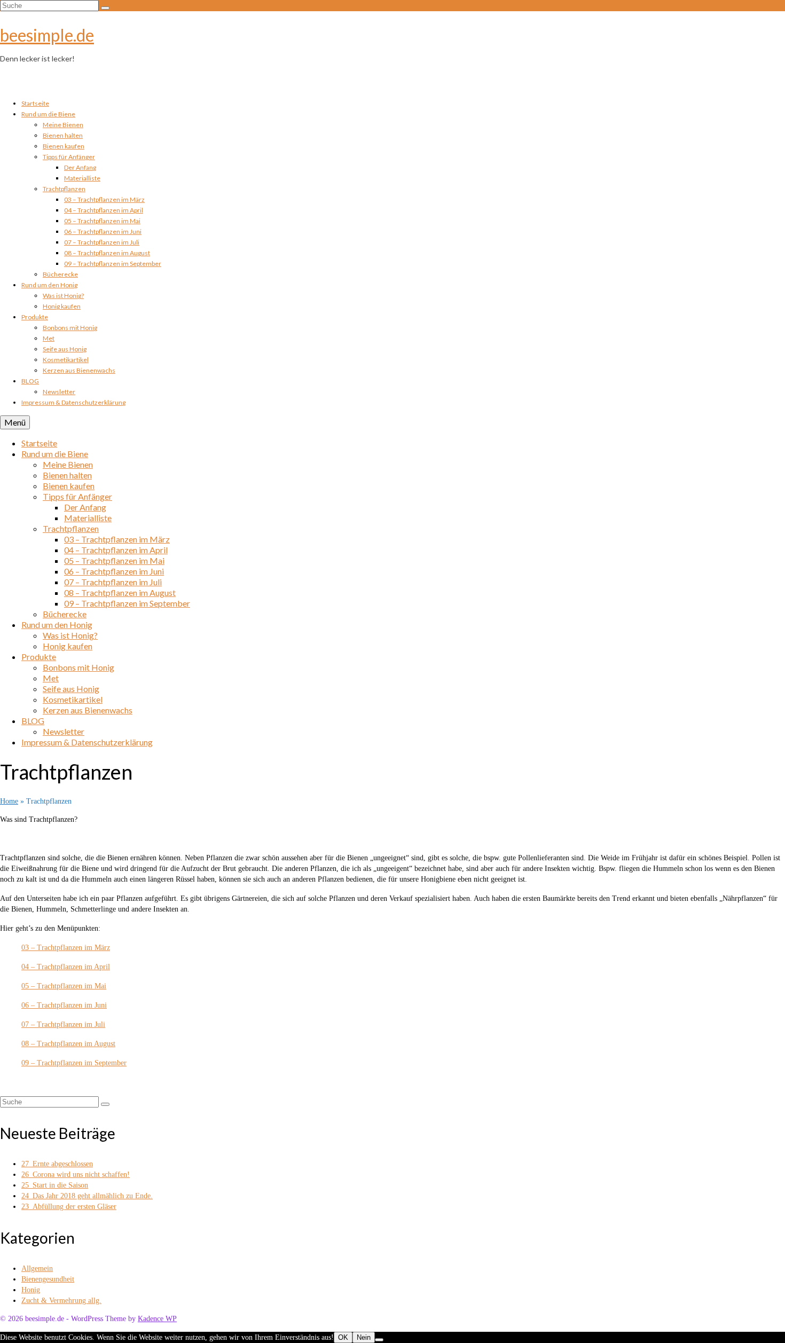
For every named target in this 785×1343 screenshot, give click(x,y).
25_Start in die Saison (54, 1185)
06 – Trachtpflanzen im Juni (64, 1005)
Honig (30, 1290)
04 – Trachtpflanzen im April (65, 967)
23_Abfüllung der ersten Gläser (68, 1207)
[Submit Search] (105, 8)
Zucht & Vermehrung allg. (61, 1301)
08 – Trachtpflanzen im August (68, 1044)
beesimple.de (47, 35)
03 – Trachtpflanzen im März (65, 948)
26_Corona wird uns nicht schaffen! (75, 1175)
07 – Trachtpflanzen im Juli (63, 1024)
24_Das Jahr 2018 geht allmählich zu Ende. (87, 1196)
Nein (364, 1337)
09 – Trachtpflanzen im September (74, 1063)
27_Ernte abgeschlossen (57, 1164)
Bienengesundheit (47, 1279)
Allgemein (37, 1269)
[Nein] (379, 1339)
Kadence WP (157, 1319)
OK (343, 1337)
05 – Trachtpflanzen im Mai (63, 986)
